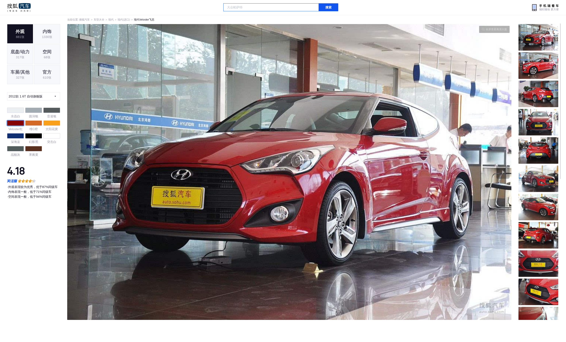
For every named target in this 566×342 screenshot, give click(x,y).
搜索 (328, 7)
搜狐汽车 (19, 7)
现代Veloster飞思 (144, 19)
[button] (178, 172)
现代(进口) (124, 19)
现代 (111, 19)
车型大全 (99, 19)
